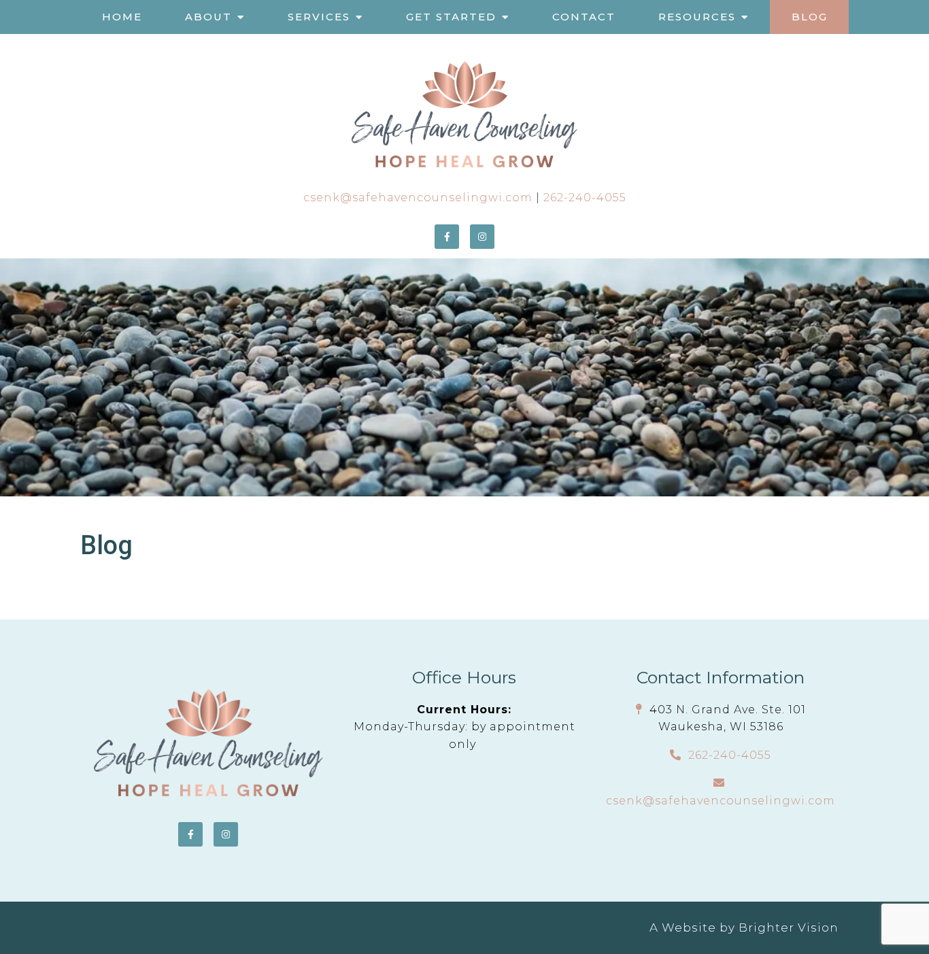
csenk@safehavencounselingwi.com (418, 197)
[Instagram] (482, 236)
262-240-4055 (584, 197)
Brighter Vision (789, 927)
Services (319, 16)
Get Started (451, 16)
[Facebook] (447, 236)
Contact (583, 16)
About (208, 16)
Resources (697, 16)
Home (122, 16)
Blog (810, 16)
